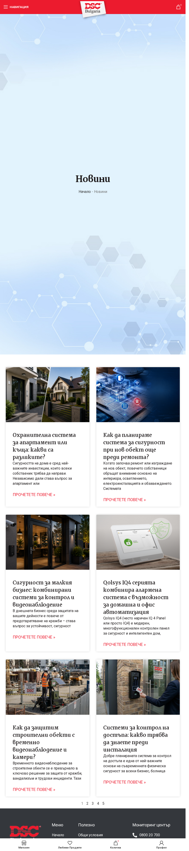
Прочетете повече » (34, 494)
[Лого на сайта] (93, 11)
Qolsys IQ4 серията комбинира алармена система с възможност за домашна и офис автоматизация (135, 597)
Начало (85, 191)
